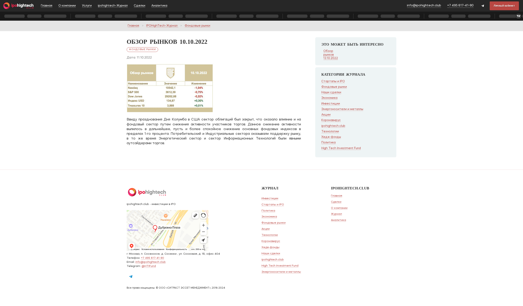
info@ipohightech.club (424, 5)
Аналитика (159, 5)
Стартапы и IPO (333, 81)
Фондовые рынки (197, 25)
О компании (67, 5)
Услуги (87, 5)
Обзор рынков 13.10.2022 (330, 55)
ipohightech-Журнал (113, 5)
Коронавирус (331, 120)
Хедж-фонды (331, 137)
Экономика (329, 98)
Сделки (139, 5)
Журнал (336, 214)
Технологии (330, 131)
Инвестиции (330, 103)
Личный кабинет (504, 5)
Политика (328, 142)
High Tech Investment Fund (341, 148)
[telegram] (483, 6)
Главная (46, 5)
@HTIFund (149, 266)
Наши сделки (331, 92)
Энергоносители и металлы (342, 109)
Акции (326, 114)
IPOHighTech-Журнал (162, 25)
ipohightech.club (333, 126)
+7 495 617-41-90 (460, 5)
